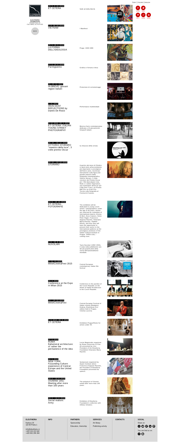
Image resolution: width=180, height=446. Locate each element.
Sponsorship (75, 423)
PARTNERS (75, 420)
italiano (140, 2)
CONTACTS (120, 420)
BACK (35, 31)
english (147, 2)
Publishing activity (100, 426)
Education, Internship (78, 426)
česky (134, 2)
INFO (50, 420)
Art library (96, 423)
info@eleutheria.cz (33, 429)
